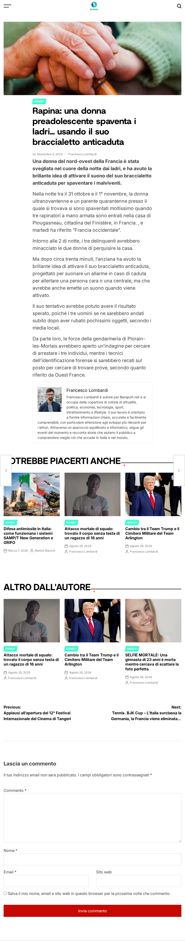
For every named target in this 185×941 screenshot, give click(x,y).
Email (10, 872)
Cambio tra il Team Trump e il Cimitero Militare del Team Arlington (152, 533)
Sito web (104, 872)
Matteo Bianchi (45, 550)
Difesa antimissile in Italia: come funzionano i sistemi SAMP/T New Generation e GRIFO (28, 535)
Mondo (39, 101)
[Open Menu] (7, 6)
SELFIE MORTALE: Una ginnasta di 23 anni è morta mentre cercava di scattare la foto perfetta (152, 662)
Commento (15, 790)
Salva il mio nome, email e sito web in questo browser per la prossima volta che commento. (89, 893)
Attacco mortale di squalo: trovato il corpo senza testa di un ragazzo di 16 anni (92, 533)
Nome (10, 850)
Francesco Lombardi (82, 154)
